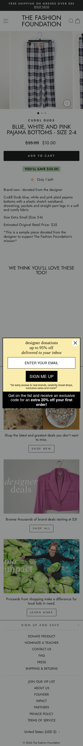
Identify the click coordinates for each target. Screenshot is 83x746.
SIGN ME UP (42, 376)
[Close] (75, 343)
